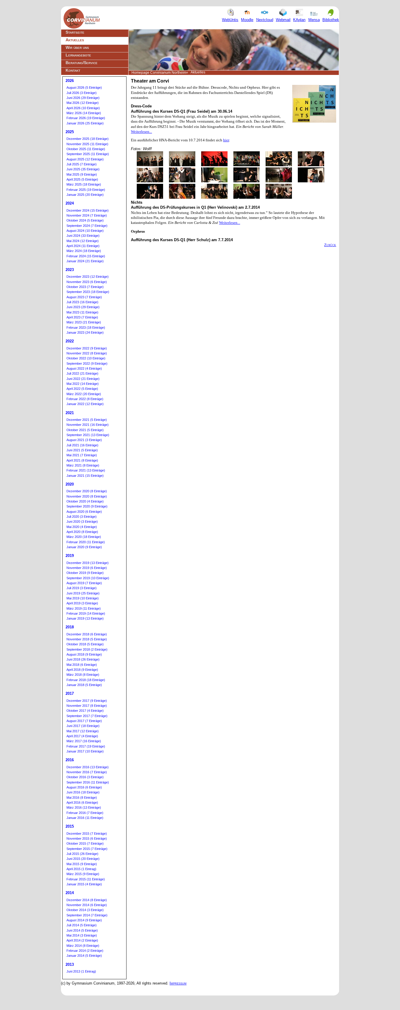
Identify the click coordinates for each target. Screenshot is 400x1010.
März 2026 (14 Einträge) (83, 113)
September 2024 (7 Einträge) (86, 225)
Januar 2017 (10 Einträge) (85, 751)
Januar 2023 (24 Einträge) (85, 332)
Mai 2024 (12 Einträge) (82, 241)
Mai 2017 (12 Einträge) (82, 731)
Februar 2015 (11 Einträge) (85, 879)
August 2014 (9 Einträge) (84, 920)
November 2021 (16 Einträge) (87, 424)
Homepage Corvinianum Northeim (158, 73)
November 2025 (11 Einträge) (87, 144)
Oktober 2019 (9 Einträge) (85, 573)
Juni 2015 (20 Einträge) (83, 858)
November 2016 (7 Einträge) (86, 772)
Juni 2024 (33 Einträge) (83, 235)
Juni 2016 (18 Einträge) (83, 792)
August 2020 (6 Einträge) (84, 511)
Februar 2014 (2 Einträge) (84, 950)
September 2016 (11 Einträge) (87, 782)
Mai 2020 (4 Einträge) (81, 527)
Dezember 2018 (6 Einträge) (86, 634)
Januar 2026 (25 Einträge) (85, 123)
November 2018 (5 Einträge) (86, 639)
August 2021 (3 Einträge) (84, 440)
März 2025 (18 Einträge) (83, 184)
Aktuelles (75, 39)
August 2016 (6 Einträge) (84, 787)
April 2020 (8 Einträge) (82, 532)
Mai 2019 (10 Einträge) (82, 598)
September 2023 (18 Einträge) (87, 292)
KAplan (299, 20)
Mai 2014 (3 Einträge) (81, 935)
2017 (70, 693)
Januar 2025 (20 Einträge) (85, 194)
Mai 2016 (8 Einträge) (81, 797)
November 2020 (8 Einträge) (86, 496)
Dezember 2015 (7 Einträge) (86, 833)
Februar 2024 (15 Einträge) (85, 256)
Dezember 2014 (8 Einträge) (86, 900)
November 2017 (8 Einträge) (86, 705)
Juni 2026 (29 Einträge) (83, 98)
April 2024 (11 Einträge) (83, 246)
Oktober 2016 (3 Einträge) (85, 777)
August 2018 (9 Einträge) (84, 654)
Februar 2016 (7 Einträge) (84, 812)
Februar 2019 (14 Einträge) (85, 613)
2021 (70, 413)
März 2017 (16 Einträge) (83, 741)
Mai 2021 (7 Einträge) (81, 455)
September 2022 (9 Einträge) (86, 363)
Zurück (330, 245)
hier (226, 140)
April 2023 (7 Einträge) (82, 317)
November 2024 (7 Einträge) (86, 215)
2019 (70, 555)
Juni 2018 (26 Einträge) (83, 659)
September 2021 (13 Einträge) (87, 435)
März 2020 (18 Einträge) (83, 537)
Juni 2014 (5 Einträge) (82, 930)
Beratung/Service (82, 62)
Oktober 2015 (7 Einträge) (85, 843)
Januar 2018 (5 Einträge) (84, 685)
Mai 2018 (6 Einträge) (81, 664)
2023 (70, 269)
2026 (70, 80)
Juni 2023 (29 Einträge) (83, 307)
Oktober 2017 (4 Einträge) (85, 710)
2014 (70, 893)
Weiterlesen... (141, 131)
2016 (70, 760)
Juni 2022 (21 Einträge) (83, 378)
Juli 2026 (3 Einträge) (81, 93)
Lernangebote (78, 55)
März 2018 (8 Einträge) (82, 674)
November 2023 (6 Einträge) (86, 282)
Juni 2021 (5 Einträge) (82, 450)
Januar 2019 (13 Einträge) (85, 618)
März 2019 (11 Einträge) (83, 608)
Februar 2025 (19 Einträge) (85, 189)
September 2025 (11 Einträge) (87, 154)
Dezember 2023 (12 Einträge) (87, 276)
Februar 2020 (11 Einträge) (85, 542)
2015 (70, 826)
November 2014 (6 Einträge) (86, 905)
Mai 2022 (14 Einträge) (82, 383)
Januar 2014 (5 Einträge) (84, 955)
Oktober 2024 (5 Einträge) (85, 220)
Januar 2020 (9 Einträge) (84, 547)
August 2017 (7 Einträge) (84, 721)
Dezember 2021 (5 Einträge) (86, 419)
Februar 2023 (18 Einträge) (85, 327)
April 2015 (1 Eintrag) (81, 869)
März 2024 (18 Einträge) (83, 251)
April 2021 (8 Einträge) (82, 460)
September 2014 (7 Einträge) (86, 915)
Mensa (314, 20)
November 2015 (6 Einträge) (86, 838)
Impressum (178, 983)
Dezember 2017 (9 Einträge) (86, 700)
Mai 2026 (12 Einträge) (82, 102)
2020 (70, 484)
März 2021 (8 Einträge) (82, 465)
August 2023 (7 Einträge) (84, 297)
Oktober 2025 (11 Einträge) (85, 149)
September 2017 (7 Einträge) (86, 716)
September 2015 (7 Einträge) (86, 848)
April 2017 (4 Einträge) (82, 736)
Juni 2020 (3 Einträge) (82, 521)
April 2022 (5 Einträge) (82, 388)
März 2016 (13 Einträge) (83, 807)
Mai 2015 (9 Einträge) (81, 864)
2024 (70, 203)
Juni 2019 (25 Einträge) (83, 593)
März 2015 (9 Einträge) (82, 874)
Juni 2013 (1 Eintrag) (81, 971)
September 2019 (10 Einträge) (87, 578)
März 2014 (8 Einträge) (82, 945)
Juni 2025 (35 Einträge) (83, 169)
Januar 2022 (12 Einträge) (85, 404)
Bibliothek (330, 20)
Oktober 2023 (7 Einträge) (85, 287)
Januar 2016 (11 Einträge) (84, 817)
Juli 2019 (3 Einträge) (81, 588)
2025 (70, 132)
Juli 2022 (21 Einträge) (82, 373)
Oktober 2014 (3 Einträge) (85, 910)
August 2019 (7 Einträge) (84, 583)
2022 (70, 341)
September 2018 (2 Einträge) (86, 649)
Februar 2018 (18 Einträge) (85, 680)
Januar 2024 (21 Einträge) (85, 261)
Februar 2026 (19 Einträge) (85, 118)
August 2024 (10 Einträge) (85, 230)
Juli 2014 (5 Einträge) (81, 925)
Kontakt (73, 70)
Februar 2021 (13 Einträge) (85, 470)
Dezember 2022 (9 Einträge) (86, 348)
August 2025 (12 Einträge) (85, 159)
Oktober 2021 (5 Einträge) (85, 430)
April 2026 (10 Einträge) (83, 108)
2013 (70, 964)
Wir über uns (77, 47)
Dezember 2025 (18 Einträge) (87, 138)
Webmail (283, 20)
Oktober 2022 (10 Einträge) (85, 358)
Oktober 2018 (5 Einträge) (85, 644)
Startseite (75, 32)
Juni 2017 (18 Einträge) (83, 726)
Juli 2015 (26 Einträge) (82, 853)
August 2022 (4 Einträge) (84, 368)
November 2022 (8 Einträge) (86, 353)
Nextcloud (264, 20)
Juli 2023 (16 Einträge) (82, 302)
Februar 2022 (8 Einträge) (84, 399)
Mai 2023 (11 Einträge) (82, 312)
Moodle (247, 20)
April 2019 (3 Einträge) (82, 603)
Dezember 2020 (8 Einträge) (86, 491)
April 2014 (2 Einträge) (82, 940)
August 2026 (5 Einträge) (84, 87)
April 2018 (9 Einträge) (82, 669)
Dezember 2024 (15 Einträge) (87, 210)
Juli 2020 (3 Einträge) (81, 516)
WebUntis (230, 20)
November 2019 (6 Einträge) (86, 568)
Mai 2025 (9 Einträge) (81, 174)
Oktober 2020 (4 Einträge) (85, 501)
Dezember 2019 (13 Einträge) (87, 563)
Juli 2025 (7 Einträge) (81, 164)
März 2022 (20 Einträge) (83, 394)
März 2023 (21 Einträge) (83, 322)
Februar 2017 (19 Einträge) (85, 746)
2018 (70, 627)
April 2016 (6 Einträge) (82, 802)
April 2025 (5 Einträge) (82, 179)
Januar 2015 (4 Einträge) (84, 884)
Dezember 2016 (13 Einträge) (87, 767)
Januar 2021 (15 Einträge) (85, 475)
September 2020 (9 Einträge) (86, 506)
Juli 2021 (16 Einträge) (82, 445)
